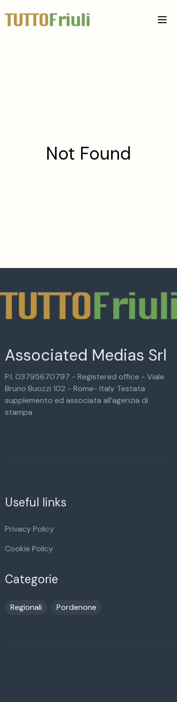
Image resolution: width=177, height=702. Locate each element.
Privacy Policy (29, 529)
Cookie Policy (29, 548)
